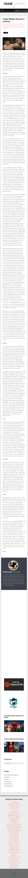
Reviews (4, 25)
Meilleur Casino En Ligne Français (14, 825)
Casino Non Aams (14, 806)
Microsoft (9, 27)
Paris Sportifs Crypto (14, 846)
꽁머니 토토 (14, 855)
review (13, 27)
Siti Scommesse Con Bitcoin (14, 808)
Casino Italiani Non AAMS (14, 861)
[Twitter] (14, 7)
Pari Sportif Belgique (14, 802)
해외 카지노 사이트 (14, 845)
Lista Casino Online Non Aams (14, 857)
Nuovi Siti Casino (14, 854)
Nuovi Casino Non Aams (14, 831)
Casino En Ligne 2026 (14, 822)
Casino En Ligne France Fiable (14, 852)
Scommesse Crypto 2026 (14, 828)
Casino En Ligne (14, 864)
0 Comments (22, 32)
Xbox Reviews (10, 25)
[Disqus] (14, 611)
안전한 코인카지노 (14, 848)
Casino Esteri (14, 809)
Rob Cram (6, 24)
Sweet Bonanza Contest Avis (14, 814)
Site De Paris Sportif (14, 812)
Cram (14, 3)
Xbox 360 (5, 28)
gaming (5, 27)
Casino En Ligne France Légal (14, 862)
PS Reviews (22, 24)
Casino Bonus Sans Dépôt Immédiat (14, 830)
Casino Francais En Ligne (14, 821)
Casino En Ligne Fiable (14, 836)
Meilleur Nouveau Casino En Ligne (14, 824)
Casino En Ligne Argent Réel (14, 849)
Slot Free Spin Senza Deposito (14, 843)
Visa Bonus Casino (14, 833)
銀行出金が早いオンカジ (14, 815)
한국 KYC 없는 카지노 (14, 818)
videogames (18, 27)
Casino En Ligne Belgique (14, 803)
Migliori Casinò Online (14, 860)
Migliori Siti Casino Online (14, 842)
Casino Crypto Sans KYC (14, 811)
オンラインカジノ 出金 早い (14, 816)
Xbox (22, 27)
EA (16, 25)
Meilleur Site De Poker (14, 865)
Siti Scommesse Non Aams (14, 805)
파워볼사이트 (14, 819)
